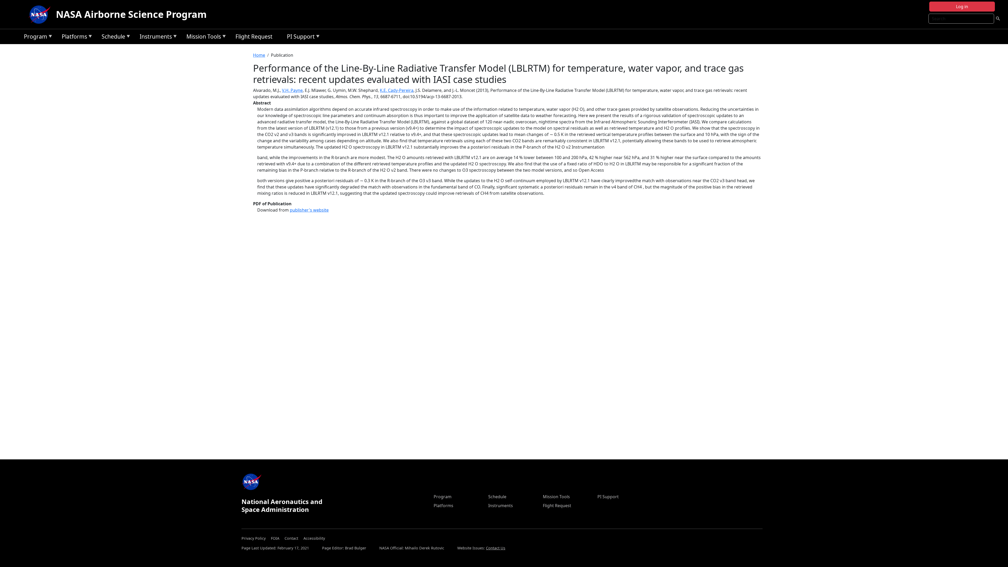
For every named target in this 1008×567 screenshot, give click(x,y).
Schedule (112, 37)
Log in (962, 6)
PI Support (299, 37)
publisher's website (309, 210)
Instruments (154, 37)
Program (34, 37)
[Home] (40, 14)
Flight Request (253, 36)
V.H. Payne (292, 90)
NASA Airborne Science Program (131, 14)
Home (259, 55)
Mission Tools (202, 37)
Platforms (73, 37)
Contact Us (495, 547)
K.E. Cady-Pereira (396, 90)
